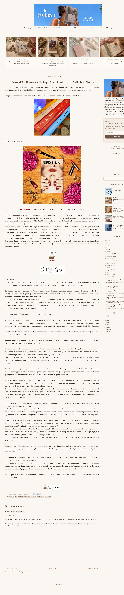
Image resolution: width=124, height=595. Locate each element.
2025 (106, 242)
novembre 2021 (111, 256)
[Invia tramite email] (33, 494)
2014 (106, 329)
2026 (106, 240)
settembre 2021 (111, 261)
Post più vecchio (93, 568)
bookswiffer (13, 496)
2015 (106, 327)
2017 (106, 322)
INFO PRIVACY (10, 516)
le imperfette (40, 496)
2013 (106, 332)
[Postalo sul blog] (34, 494)
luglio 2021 (110, 265)
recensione (48, 496)
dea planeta (21, 496)
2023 (106, 247)
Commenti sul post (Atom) (21, 572)
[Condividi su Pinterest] (39, 494)
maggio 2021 (110, 270)
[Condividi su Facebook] (38, 494)
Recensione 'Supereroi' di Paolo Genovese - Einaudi (115, 301)
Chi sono (95, 28)
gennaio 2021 (110, 313)
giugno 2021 (110, 267)
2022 (106, 249)
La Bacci (46, 96)
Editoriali (47, 28)
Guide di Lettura (59, 28)
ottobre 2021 (110, 258)
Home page (28, 28)
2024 (106, 245)
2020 (106, 316)
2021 (106, 252)
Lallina (39, 96)
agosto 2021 (110, 263)
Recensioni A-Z (72, 28)
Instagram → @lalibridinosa (116, 148)
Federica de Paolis (30, 496)
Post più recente (11, 568)
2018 (106, 320)
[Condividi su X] (36, 494)
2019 (106, 318)
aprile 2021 (110, 272)
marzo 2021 (110, 274)
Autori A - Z (85, 28)
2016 (106, 325)
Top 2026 (38, 28)
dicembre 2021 (111, 254)
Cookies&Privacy (106, 28)
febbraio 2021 (110, 277)
